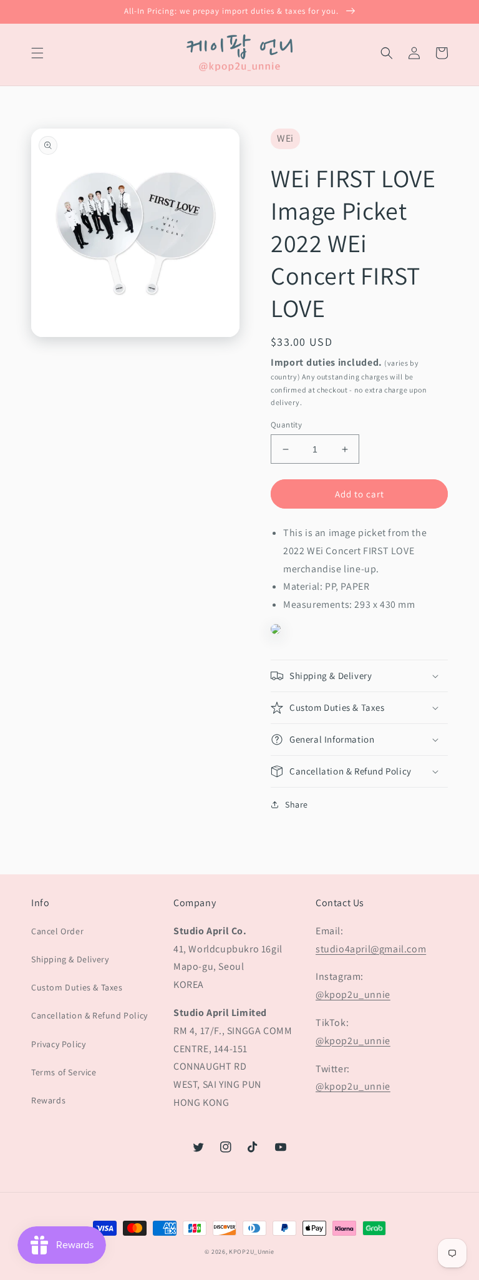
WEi (285, 138)
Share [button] (296, 804)
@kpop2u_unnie (353, 994)
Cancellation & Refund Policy (89, 1015)
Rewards (48, 1100)
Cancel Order (57, 931)
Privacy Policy (58, 1044)
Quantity (286, 424)
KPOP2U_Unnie (251, 1252)
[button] (37, 53)
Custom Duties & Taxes (77, 987)
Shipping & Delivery (70, 959)
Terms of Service (64, 1072)
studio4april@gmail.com (371, 948)
